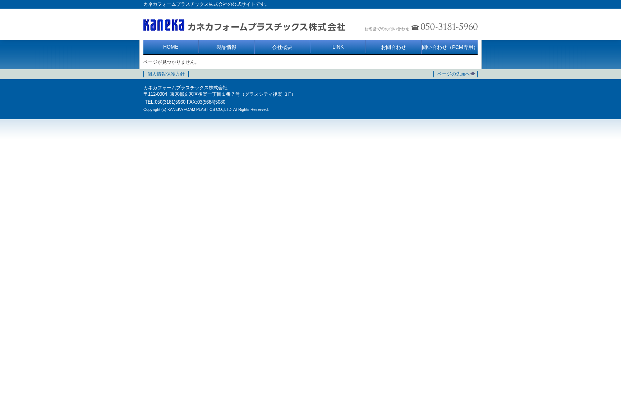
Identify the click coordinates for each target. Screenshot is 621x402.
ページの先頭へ (453, 74)
